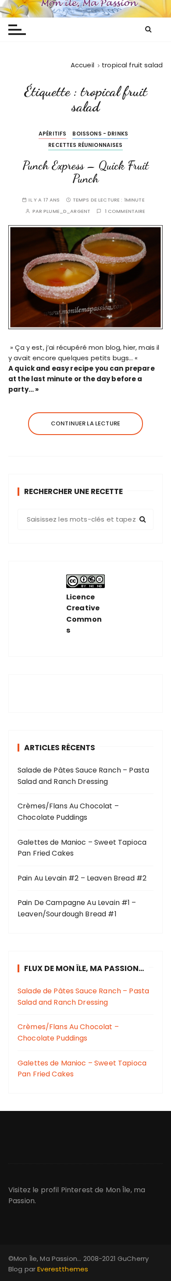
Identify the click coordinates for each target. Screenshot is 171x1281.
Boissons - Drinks (100, 133)
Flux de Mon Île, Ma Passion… (84, 968)
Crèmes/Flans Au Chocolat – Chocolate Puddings (68, 811)
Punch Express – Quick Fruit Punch (85, 172)
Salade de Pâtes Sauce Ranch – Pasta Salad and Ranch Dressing (83, 776)
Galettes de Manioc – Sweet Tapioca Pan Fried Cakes (82, 848)
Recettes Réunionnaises (85, 145)
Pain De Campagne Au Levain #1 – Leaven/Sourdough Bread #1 (77, 908)
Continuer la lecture (85, 423)
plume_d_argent (66, 211)
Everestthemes (62, 1269)
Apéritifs (52, 133)
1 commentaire (125, 211)
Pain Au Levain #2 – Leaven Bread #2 (82, 878)
